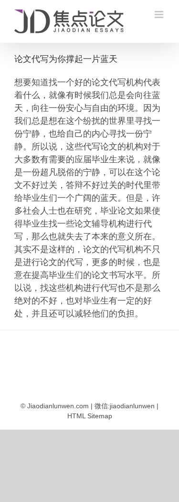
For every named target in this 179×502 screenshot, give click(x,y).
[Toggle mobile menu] (160, 15)
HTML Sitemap (89, 416)
